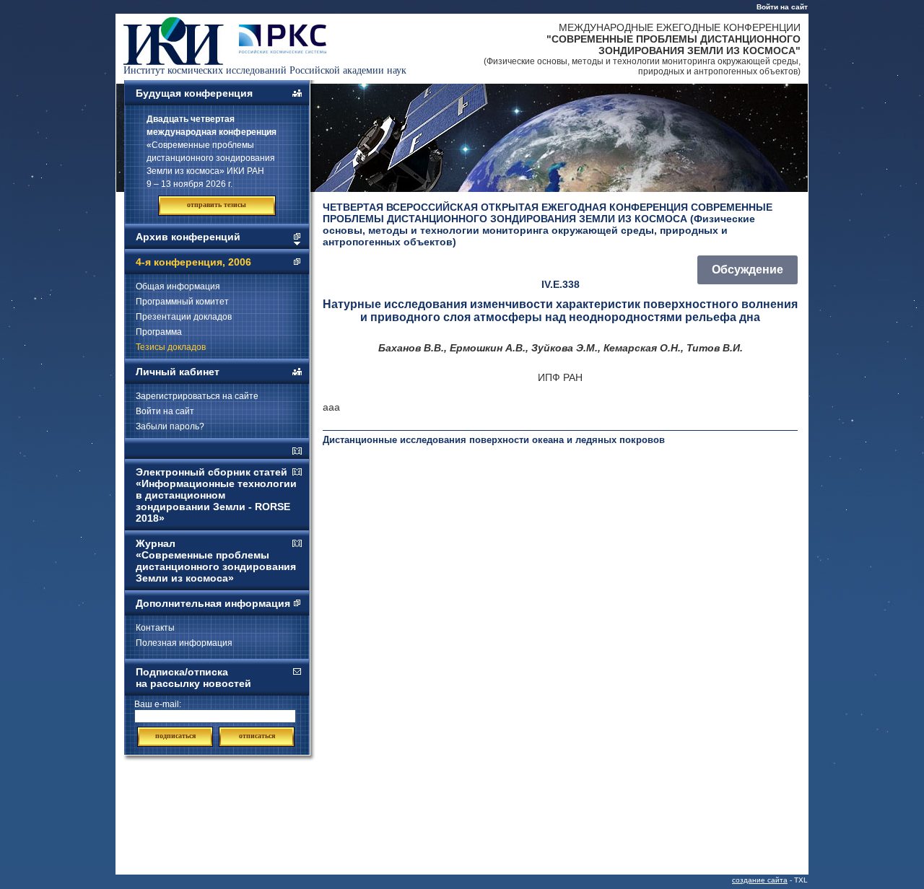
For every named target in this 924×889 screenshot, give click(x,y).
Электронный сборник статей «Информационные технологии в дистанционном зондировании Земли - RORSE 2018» (216, 495)
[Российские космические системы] (282, 50)
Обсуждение (747, 269)
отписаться (257, 736)
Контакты (155, 628)
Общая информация (178, 286)
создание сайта (760, 880)
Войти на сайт (782, 7)
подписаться (175, 736)
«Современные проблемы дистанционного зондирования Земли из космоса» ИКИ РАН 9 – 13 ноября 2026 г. (211, 151)
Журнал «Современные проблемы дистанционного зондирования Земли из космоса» (216, 561)
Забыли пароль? (170, 426)
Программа (159, 332)
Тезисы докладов (171, 347)
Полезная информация (184, 643)
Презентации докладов (184, 317)
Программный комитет (182, 302)
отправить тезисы (216, 205)
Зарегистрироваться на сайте (197, 396)
